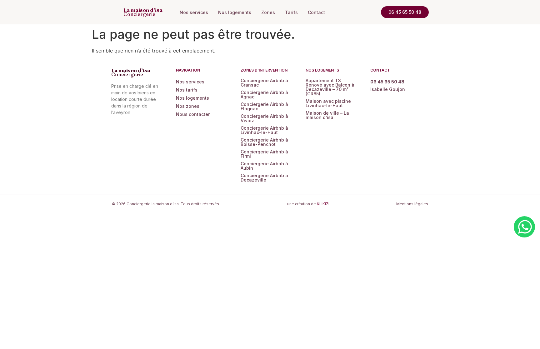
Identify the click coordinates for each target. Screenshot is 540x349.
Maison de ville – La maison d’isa (327, 115)
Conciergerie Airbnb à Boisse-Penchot (264, 142)
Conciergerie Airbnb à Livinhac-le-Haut (264, 130)
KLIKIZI (323, 204)
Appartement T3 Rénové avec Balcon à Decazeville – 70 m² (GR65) (330, 87)
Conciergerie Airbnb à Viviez (264, 118)
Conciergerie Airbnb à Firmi (264, 154)
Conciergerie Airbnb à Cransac (264, 82)
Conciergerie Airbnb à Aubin (264, 166)
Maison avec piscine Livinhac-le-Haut (328, 103)
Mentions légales (412, 204)
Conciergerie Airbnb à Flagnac (264, 106)
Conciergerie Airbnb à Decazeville (264, 177)
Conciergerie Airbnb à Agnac (264, 94)
